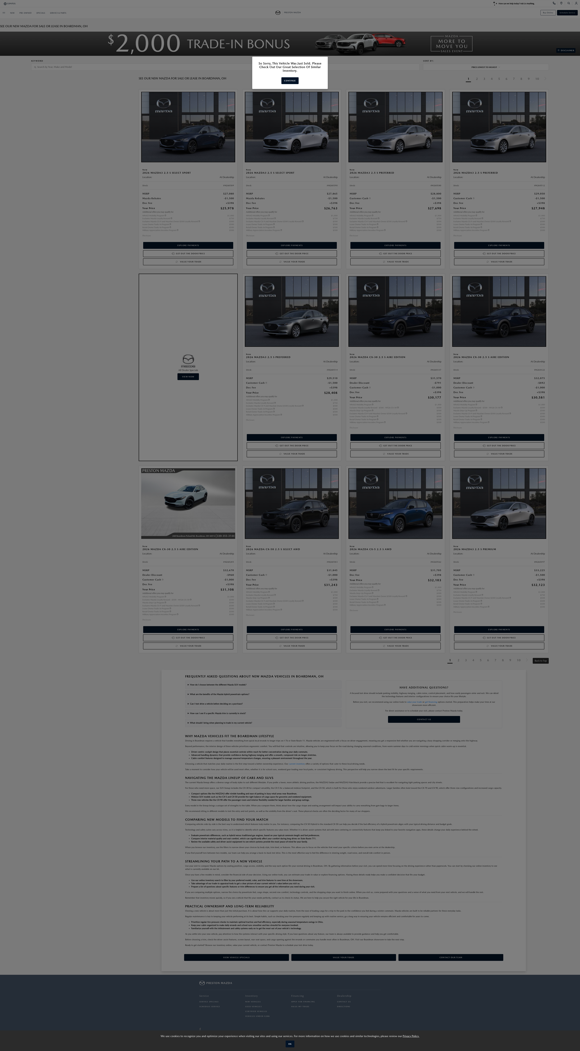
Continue (290, 81)
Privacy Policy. (411, 1036)
